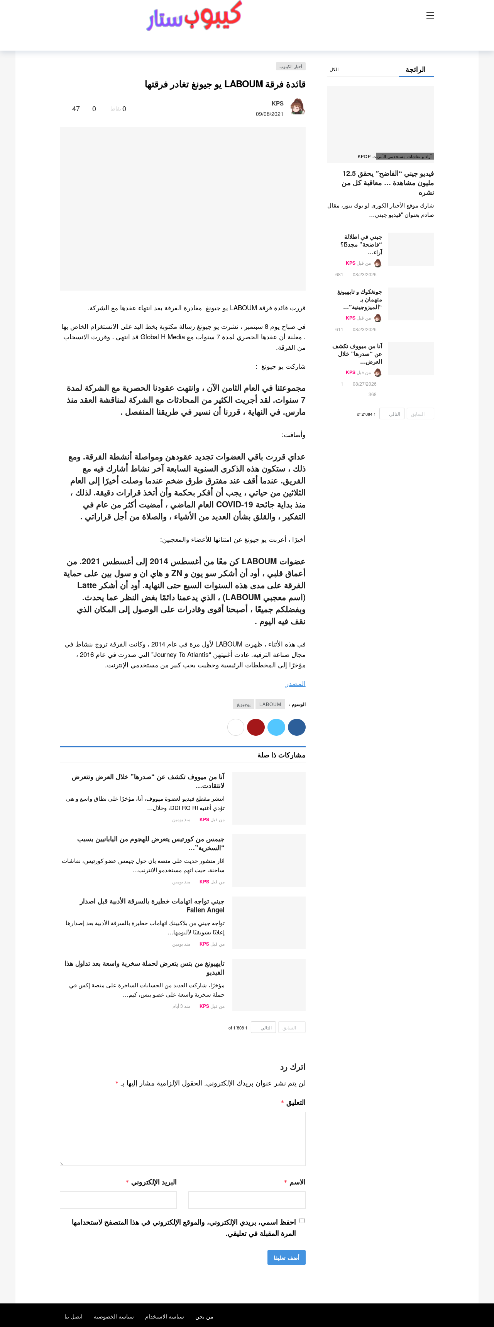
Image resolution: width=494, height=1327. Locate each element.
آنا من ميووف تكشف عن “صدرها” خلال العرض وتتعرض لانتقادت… (148, 781)
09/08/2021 (270, 113)
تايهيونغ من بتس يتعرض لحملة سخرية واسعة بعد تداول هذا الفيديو (144, 967)
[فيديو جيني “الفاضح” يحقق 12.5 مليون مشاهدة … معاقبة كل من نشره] (380, 124)
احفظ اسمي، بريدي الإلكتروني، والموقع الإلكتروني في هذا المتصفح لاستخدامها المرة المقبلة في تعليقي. (184, 1227)
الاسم (294, 1182)
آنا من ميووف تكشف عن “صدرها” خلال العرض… (357, 354)
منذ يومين (181, 819)
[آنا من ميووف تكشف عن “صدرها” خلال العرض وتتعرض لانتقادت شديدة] (269, 798)
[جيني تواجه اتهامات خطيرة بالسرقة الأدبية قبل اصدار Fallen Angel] (269, 923)
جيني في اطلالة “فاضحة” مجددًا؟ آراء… (361, 244)
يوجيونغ (243, 704)
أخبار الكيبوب (290, 66)
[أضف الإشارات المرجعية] (63, 108)
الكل (334, 69)
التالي (266, 1027)
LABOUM (270, 704)
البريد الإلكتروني (151, 1182)
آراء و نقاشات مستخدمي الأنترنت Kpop (403, 156)
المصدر (296, 683)
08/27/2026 (365, 383)
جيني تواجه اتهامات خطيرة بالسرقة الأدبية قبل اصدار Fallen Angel (152, 905)
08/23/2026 (365, 274)
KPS (278, 103)
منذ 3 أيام (181, 1005)
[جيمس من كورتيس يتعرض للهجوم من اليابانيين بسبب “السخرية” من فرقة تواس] (269, 860)
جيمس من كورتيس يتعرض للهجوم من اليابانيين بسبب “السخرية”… (151, 843)
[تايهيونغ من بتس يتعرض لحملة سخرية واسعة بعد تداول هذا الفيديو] (269, 985)
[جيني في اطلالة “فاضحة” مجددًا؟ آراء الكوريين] (411, 249)
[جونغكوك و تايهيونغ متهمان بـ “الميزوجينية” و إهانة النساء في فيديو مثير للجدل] (411, 304)
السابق (289, 1027)
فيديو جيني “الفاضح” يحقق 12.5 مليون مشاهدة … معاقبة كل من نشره (388, 182)
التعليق (293, 1102)
